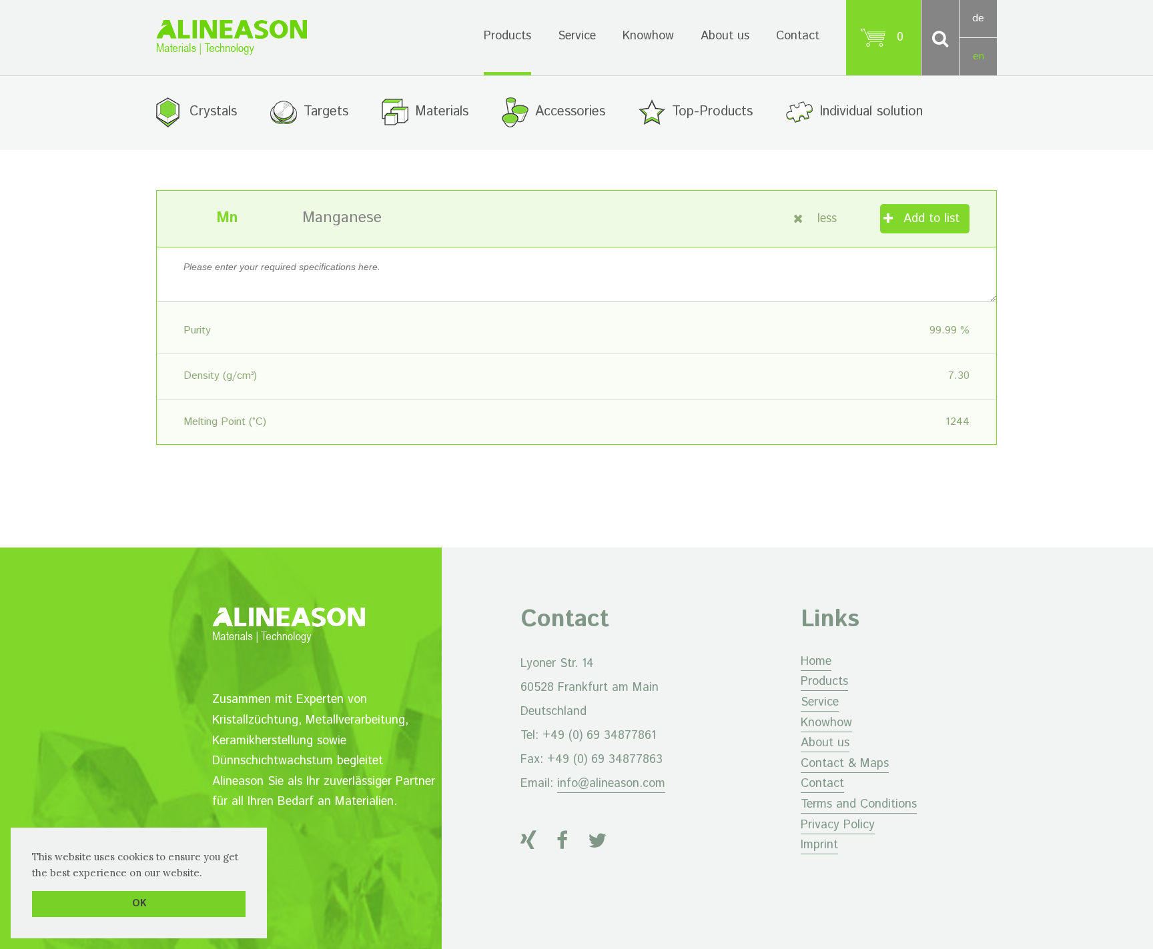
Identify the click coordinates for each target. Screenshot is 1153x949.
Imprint (819, 845)
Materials (441, 111)
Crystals (213, 111)
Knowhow (648, 36)
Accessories (570, 111)
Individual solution (871, 111)
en (978, 56)
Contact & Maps (845, 763)
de (978, 18)
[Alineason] (231, 37)
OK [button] (139, 903)
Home (816, 661)
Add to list (931, 218)
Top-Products (712, 111)
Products (507, 36)
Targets (326, 111)
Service (577, 36)
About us (725, 36)
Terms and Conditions (859, 804)
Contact (797, 36)
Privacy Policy (838, 825)
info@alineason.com (611, 783)
